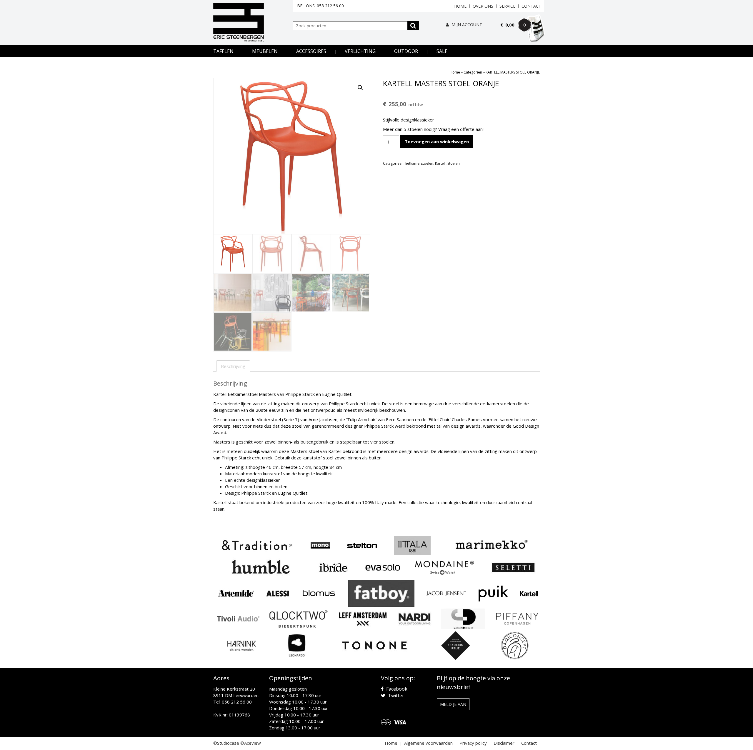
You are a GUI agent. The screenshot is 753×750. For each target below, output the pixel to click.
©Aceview (250, 743)
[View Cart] (522, 33)
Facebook (396, 689)
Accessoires (311, 51)
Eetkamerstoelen (419, 163)
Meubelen (265, 51)
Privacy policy (473, 743)
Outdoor (406, 51)
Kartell (440, 163)
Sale (442, 51)
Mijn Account (466, 24)
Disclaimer (504, 743)
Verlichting (360, 51)
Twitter (395, 695)
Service (507, 6)
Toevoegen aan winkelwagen (437, 141)
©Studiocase (226, 743)
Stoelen (453, 163)
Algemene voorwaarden (428, 743)
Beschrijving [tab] (233, 366)
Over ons (483, 6)
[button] (360, 87)
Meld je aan (453, 704)
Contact (531, 6)
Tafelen (223, 51)
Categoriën (473, 72)
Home (460, 6)
